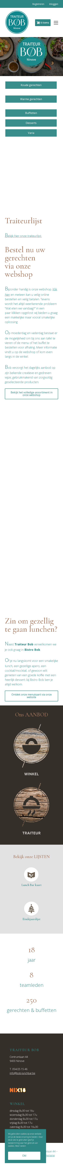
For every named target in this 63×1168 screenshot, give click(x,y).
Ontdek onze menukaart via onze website (31, 696)
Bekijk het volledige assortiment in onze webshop (31, 394)
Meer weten (20, 1145)
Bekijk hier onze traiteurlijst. (23, 236)
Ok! (24, 1155)
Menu (54, 22)
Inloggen (53, 4)
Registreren (38, 4)
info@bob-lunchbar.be (22, 1073)
